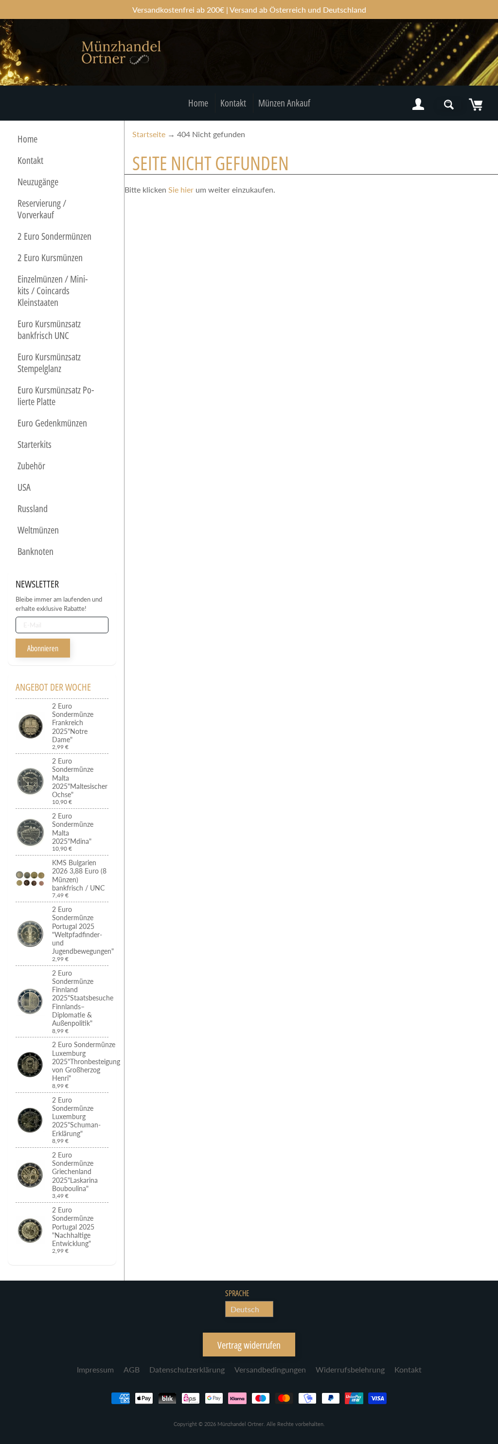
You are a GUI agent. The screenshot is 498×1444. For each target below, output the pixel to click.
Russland (33, 508)
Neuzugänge (38, 181)
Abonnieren (42, 648)
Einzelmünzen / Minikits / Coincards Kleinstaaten (53, 290)
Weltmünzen (38, 529)
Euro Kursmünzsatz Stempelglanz (49, 362)
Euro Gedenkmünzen (52, 422)
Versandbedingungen (270, 1369)
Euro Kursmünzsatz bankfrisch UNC (49, 329)
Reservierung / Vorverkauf (42, 208)
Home (198, 102)
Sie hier (181, 189)
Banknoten (35, 551)
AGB (132, 1369)
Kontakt (233, 102)
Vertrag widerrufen (249, 1345)
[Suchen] (449, 104)
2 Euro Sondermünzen (54, 236)
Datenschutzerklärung (187, 1369)
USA (24, 487)
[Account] (418, 104)
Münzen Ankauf (284, 102)
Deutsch (245, 1309)
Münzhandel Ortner (240, 1424)
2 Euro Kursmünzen (50, 257)
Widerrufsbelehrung (350, 1369)
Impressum (95, 1369)
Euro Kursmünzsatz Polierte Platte (56, 395)
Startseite (148, 134)
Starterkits (35, 444)
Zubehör (31, 465)
